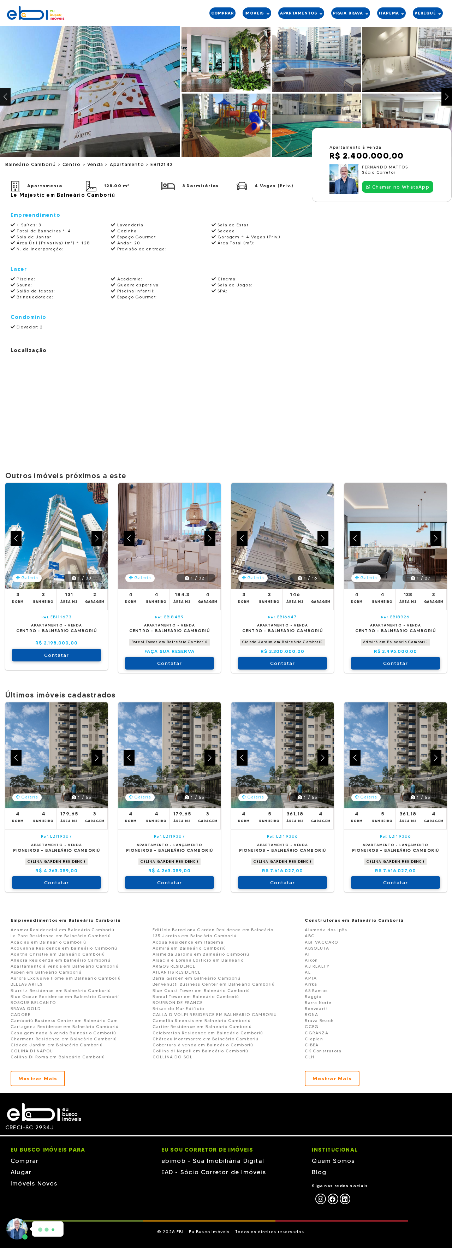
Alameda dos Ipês (326, 929)
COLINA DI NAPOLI (32, 1050)
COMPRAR (222, 13)
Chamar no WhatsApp (399, 187)
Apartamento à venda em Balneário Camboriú (65, 966)
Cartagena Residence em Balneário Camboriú (65, 1026)
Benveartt (316, 1008)
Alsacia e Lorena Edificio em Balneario (198, 960)
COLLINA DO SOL (173, 1056)
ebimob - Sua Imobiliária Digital (212, 1160)
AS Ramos (316, 990)
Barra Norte (318, 1002)
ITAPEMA (390, 13)
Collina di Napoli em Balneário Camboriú (201, 1050)
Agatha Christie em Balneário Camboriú (58, 954)
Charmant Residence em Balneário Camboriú (64, 1038)
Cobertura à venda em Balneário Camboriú (203, 1044)
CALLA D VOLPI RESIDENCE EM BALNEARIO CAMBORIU (215, 1014)
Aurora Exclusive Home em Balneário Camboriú (66, 978)
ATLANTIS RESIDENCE (177, 972)
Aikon (311, 960)
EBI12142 (161, 164)
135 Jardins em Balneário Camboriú (195, 935)
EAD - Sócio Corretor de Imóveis (213, 1172)
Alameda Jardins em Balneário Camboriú (201, 954)
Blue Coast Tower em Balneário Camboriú (201, 990)
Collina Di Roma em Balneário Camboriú (58, 1056)
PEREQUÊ (426, 13)
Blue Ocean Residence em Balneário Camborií (65, 996)
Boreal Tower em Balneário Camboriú (169, 642)
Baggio (313, 996)
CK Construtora (323, 1050)
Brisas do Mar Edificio (178, 1008)
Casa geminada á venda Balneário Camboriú (63, 1032)
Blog (319, 1172)
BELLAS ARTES (26, 984)
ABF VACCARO (321, 942)
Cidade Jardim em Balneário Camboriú (282, 642)
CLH (309, 1056)
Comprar (24, 1160)
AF (307, 954)
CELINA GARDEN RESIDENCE (56, 861)
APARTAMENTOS (299, 13)
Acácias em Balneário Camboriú (48, 942)
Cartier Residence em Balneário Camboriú (202, 1026)
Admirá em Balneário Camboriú (395, 642)
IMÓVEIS (255, 13)
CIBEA (312, 1044)
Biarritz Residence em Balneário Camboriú (61, 990)
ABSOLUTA (317, 948)
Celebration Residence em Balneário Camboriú (208, 1032)
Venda (96, 164)
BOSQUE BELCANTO (33, 1002)
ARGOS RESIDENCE (174, 966)
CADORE (20, 1014)
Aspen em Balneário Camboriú (46, 972)
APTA (311, 978)
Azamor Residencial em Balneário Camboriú (62, 929)
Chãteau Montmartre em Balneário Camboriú (206, 1038)
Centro (72, 164)
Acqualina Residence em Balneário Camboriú (64, 948)
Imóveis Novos (34, 1183)
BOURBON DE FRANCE (178, 1002)
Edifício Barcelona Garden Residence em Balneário (213, 929)
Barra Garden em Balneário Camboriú (197, 978)
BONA (311, 1014)
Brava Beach (319, 1020)
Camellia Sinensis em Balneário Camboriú (202, 1020)
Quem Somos (333, 1160)
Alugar (21, 1172)
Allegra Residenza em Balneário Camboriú (61, 960)
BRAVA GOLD (26, 1008)
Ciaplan (314, 1038)
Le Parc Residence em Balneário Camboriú (61, 935)
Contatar (56, 655)
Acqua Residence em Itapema (188, 942)
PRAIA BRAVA (348, 13)
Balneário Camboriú (31, 164)
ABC (310, 935)
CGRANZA (316, 1032)
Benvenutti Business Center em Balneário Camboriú (214, 984)
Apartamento (128, 164)
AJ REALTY (317, 966)
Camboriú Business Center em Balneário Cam (64, 1020)
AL (307, 972)
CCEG (312, 1026)
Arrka (311, 984)
